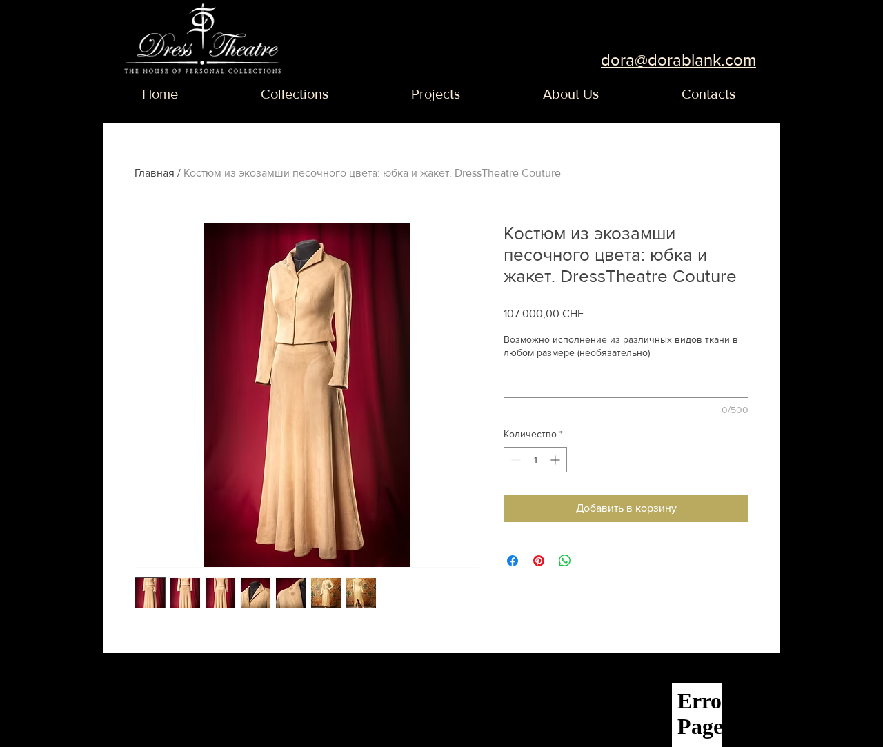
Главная (155, 173)
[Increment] (556, 460)
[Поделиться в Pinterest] (538, 560)
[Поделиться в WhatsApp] (565, 560)
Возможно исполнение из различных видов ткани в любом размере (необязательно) (621, 346)
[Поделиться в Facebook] (512, 560)
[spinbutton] (535, 460)
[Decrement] (514, 460)
